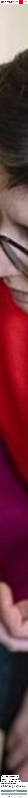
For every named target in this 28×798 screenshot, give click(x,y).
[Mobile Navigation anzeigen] (26, 2)
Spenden (21, 3)
